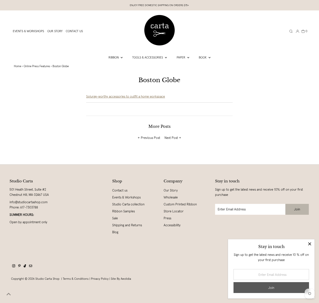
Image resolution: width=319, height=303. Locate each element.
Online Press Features (37, 66)
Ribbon (114, 57)
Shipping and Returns (127, 225)
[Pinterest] (19, 266)
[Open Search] (291, 31)
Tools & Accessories (148, 57)
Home (17, 66)
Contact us (119, 190)
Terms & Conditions (76, 279)
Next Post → (172, 138)
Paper (181, 57)
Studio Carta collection (128, 204)
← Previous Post (149, 138)
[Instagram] (13, 266)
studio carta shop (47, 279)
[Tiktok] (25, 266)
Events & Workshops (126, 197)
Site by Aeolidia (121, 279)
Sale (115, 218)
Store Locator (174, 211)
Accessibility (172, 225)
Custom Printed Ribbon (180, 204)
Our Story (171, 190)
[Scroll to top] (8, 294)
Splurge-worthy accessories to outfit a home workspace (125, 96)
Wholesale (171, 197)
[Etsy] (30, 266)
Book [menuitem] (203, 57)
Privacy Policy (100, 279)
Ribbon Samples (123, 211)
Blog (115, 232)
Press (167, 218)
